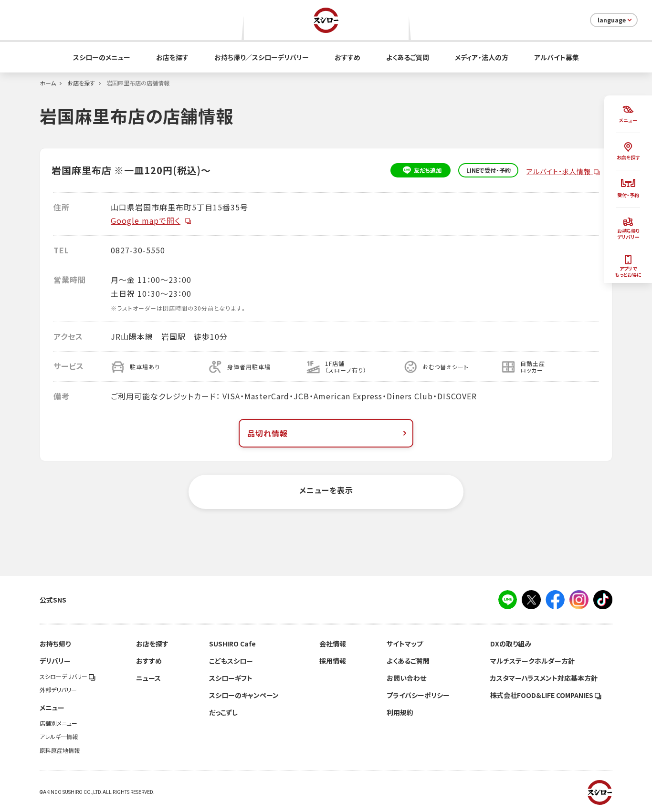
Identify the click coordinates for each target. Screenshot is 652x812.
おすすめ (347, 57)
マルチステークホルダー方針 (532, 661)
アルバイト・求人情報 (559, 171)
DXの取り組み (510, 643)
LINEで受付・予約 (488, 170)
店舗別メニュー (58, 723)
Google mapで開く (145, 220)
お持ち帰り (55, 643)
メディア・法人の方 (481, 57)
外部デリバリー (58, 690)
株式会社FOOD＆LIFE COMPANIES (542, 695)
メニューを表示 (326, 490)
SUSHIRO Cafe (232, 643)
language (612, 20)
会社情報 (332, 643)
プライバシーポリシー (418, 695)
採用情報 (332, 661)
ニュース (148, 678)
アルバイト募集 (556, 57)
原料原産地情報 (60, 750)
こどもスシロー (231, 661)
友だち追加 (428, 170)
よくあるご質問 (407, 57)
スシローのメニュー (101, 57)
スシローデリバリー (64, 676)
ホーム (48, 83)
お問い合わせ (406, 678)
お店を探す (172, 57)
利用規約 (400, 712)
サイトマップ (405, 643)
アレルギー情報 (59, 736)
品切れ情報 (267, 433)
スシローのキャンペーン (244, 695)
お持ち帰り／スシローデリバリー (261, 57)
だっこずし (223, 712)
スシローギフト (230, 678)
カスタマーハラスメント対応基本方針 (544, 678)
